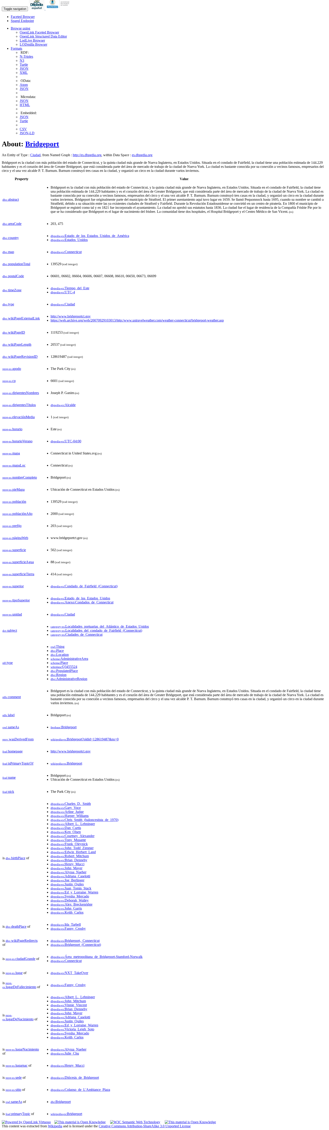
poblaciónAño (17, 514)
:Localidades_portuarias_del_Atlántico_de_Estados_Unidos (100, 626)
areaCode (11, 224)
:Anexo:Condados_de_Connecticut (82, 602)
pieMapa (13, 489)
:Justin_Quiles (67, 884)
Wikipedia (55, 1126)
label (8, 715)
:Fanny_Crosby (68, 928)
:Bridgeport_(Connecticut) (76, 945)
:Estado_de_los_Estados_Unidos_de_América (90, 236)
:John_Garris (66, 908)
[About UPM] (58, 9)
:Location (60, 655)
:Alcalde (63, 405)
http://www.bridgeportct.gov (71, 316)
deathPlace (16, 926)
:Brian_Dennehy (69, 860)
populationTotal (16, 264)
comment (11, 697)
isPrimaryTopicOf (17, 763)
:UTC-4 (63, 292)
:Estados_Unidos (69, 240)
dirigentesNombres (20, 393)
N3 (22, 60)
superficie (14, 550)
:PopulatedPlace (64, 671)
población (14, 501)
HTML (25, 105)
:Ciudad (63, 304)
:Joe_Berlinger (67, 880)
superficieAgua (18, 562)
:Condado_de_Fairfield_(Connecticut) (84, 586)
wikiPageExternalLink (21, 318)
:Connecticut (66, 252)
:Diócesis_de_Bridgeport (75, 1077)
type (8, 304)
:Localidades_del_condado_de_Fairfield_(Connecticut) (96, 630)
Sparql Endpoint (22, 21)
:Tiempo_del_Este (70, 288)
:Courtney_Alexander (72, 836)
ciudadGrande (20, 959)
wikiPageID (13, 332)
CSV (23, 129)
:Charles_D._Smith (71, 804)
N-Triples (26, 56)
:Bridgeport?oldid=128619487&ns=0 (85, 739)
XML (24, 73)
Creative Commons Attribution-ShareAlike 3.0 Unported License (145, 1126)
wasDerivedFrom (18, 739)
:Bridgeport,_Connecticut (75, 940)
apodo (11, 369)
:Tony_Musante (68, 840)
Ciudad (35, 155)
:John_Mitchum (68, 1001)
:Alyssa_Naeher (68, 872)
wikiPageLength (16, 344)
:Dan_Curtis (66, 828)
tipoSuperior (16, 600)
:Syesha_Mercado (70, 896)
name (9, 777)
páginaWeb (15, 538)
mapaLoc (14, 465)
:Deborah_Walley (70, 900)
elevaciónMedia (18, 417)
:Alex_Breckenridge (71, 904)
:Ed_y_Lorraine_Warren (74, 892)
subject (9, 630)
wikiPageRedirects (22, 940)
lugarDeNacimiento (18, 1017)
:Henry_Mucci (67, 864)
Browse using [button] (20, 28)
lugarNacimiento (22, 1049)
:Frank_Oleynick (69, 844)
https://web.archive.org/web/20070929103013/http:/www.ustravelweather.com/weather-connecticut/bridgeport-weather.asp (137, 320)
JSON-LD (27, 133)
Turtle (24, 64)
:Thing (57, 646)
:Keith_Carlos (67, 912)
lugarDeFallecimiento (19, 985)
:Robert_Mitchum (70, 856)
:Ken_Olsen (66, 832)
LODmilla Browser (33, 44)
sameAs (10, 727)
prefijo (11, 526)
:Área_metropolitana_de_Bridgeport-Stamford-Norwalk (97, 957)
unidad (12, 614)
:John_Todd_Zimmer (72, 848)
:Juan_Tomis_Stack (71, 888)
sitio (13, 1090)
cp (9, 381)
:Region (58, 675)
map (8, 252)
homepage (12, 751)
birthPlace (15, 858)
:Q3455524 (64, 667)
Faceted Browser (23, 17)
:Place (57, 650)
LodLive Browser (32, 40)
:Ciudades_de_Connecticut (77, 634)
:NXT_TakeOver (69, 973)
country (10, 238)
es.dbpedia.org (142, 155)
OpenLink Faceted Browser (39, 32)
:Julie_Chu (65, 1053)
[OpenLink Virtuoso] (26, 1122)
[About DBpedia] (37, 9)
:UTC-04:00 (66, 441)
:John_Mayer (66, 868)
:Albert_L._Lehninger (73, 824)
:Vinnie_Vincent (69, 1005)
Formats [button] (16, 48)
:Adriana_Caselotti (70, 876)
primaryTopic (18, 1114)
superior (13, 586)
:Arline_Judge (67, 812)
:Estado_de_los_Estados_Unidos (80, 598)
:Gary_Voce (66, 808)
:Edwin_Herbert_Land (73, 852)
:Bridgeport (64, 727)
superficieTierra (18, 574)
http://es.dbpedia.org (87, 155)
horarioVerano (17, 441)
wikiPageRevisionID (20, 356)
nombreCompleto (19, 477)
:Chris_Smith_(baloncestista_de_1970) (84, 820)
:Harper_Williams (70, 816)
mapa (11, 453)
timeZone (11, 290)
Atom (24, 85)
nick (8, 791)
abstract (10, 199)
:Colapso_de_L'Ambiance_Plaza (80, 1090)
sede (14, 1077)
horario (12, 429)
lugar (14, 973)
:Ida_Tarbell (66, 924)
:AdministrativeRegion (69, 679)
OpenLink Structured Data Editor (43, 36)
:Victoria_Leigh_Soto (72, 1029)
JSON (24, 68)
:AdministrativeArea (69, 659)
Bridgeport (42, 144)
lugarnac (17, 1065)
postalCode (13, 276)
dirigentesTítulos (19, 405)
